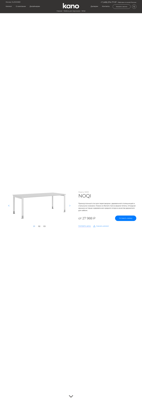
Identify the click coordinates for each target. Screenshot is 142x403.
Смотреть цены (84, 226)
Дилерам (94, 6)
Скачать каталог (102, 226)
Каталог (9, 6)
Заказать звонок (121, 6)
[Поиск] (134, 6)
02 (39, 226)
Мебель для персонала (72, 11)
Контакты (106, 6)
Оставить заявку (125, 218)
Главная (59, 11)
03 (44, 226)
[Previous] (9, 206)
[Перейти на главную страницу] (71, 5)
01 (34, 226)
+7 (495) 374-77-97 (109, 2)
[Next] (70, 206)
